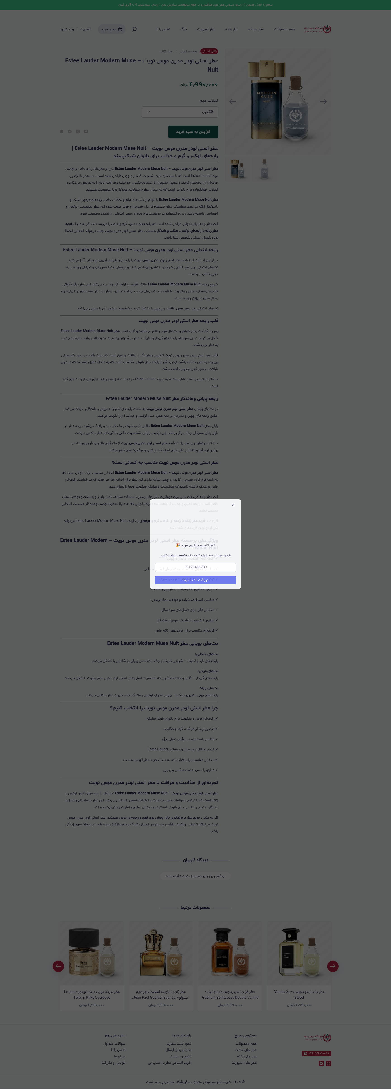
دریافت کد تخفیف (195, 580)
